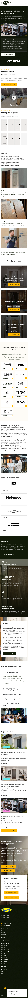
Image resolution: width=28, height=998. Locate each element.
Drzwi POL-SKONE (5, 949)
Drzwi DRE (3, 947)
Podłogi (3, 932)
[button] (25, 990)
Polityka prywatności (5, 995)
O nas (2, 971)
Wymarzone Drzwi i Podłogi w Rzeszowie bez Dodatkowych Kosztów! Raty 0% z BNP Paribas (14, 326)
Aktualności (4, 969)
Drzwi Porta (4, 945)
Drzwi (2, 930)
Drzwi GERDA (4, 959)
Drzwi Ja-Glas (4, 957)
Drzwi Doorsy (4, 963)
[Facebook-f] (2, 988)
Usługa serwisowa (5, 940)
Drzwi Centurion (5, 953)
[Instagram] (5, 988)
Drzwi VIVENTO (5, 951)
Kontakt (3, 973)
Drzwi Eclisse (4, 955)
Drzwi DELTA (4, 961)
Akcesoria (3, 934)
